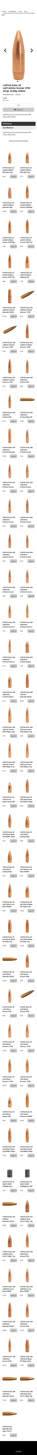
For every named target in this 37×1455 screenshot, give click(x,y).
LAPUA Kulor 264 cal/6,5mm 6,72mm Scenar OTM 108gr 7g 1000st (8, 522)
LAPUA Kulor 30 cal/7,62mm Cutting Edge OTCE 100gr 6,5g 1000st (8, 871)
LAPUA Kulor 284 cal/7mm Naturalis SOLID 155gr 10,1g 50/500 (26, 696)
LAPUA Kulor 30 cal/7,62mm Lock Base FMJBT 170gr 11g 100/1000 (8, 906)
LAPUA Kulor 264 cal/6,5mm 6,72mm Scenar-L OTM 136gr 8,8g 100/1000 (26, 627)
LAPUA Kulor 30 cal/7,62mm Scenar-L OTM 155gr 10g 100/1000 (8, 1046)
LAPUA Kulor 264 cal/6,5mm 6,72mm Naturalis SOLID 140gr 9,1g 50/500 (8, 452)
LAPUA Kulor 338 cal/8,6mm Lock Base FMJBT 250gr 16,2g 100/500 (8, 1291)
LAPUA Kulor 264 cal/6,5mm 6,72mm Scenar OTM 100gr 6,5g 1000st (8, 487)
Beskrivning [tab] (7, 124)
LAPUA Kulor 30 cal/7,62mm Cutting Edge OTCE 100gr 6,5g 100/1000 (26, 836)
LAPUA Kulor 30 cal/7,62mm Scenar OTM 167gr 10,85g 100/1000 (26, 976)
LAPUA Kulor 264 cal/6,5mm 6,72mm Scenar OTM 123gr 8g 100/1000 (26, 522)
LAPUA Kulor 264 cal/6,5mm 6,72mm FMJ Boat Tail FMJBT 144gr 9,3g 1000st (8, 417)
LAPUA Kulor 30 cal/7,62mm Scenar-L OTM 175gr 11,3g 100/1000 (8, 1081)
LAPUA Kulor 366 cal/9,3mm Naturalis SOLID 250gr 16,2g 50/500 (8, 1396)
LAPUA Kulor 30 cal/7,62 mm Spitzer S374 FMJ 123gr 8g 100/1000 (8, 801)
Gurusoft (18, 1451)
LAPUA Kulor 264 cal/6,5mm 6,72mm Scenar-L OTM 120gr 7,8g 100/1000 (26, 592)
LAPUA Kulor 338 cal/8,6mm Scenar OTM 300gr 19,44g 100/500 (8, 1361)
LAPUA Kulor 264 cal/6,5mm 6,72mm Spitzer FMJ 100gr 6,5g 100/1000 (26, 662)
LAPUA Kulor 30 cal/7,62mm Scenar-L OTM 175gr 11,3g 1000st (26, 1081)
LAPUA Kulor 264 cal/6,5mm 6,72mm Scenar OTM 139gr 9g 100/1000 (26, 557)
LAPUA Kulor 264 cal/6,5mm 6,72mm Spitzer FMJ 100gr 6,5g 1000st (8, 696)
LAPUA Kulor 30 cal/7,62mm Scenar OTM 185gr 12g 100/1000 (8, 1011)
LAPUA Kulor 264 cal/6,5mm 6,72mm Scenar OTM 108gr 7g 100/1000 (26, 487)
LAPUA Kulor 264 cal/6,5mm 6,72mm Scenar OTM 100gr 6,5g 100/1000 (26, 452)
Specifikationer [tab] (8, 128)
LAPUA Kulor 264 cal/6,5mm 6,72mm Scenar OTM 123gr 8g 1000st (8, 557)
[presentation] (5, 50)
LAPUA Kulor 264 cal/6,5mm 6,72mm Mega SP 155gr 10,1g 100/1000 (26, 417)
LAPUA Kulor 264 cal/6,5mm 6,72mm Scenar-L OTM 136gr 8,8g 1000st (8, 662)
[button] (17, 81)
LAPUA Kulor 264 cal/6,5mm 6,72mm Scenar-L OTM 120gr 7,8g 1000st (8, 627)
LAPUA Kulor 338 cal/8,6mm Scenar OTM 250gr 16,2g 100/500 (26, 1326)
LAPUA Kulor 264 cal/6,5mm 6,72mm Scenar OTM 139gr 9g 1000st (8, 592)
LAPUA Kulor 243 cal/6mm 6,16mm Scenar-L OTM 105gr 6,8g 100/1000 (26, 312)
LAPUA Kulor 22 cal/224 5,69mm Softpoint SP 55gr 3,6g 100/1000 (26, 277)
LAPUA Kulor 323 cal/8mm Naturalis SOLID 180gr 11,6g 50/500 (8, 1221)
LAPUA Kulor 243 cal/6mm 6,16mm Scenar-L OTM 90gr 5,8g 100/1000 (26, 347)
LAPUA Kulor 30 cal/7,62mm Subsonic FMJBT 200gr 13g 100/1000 (26, 1116)
